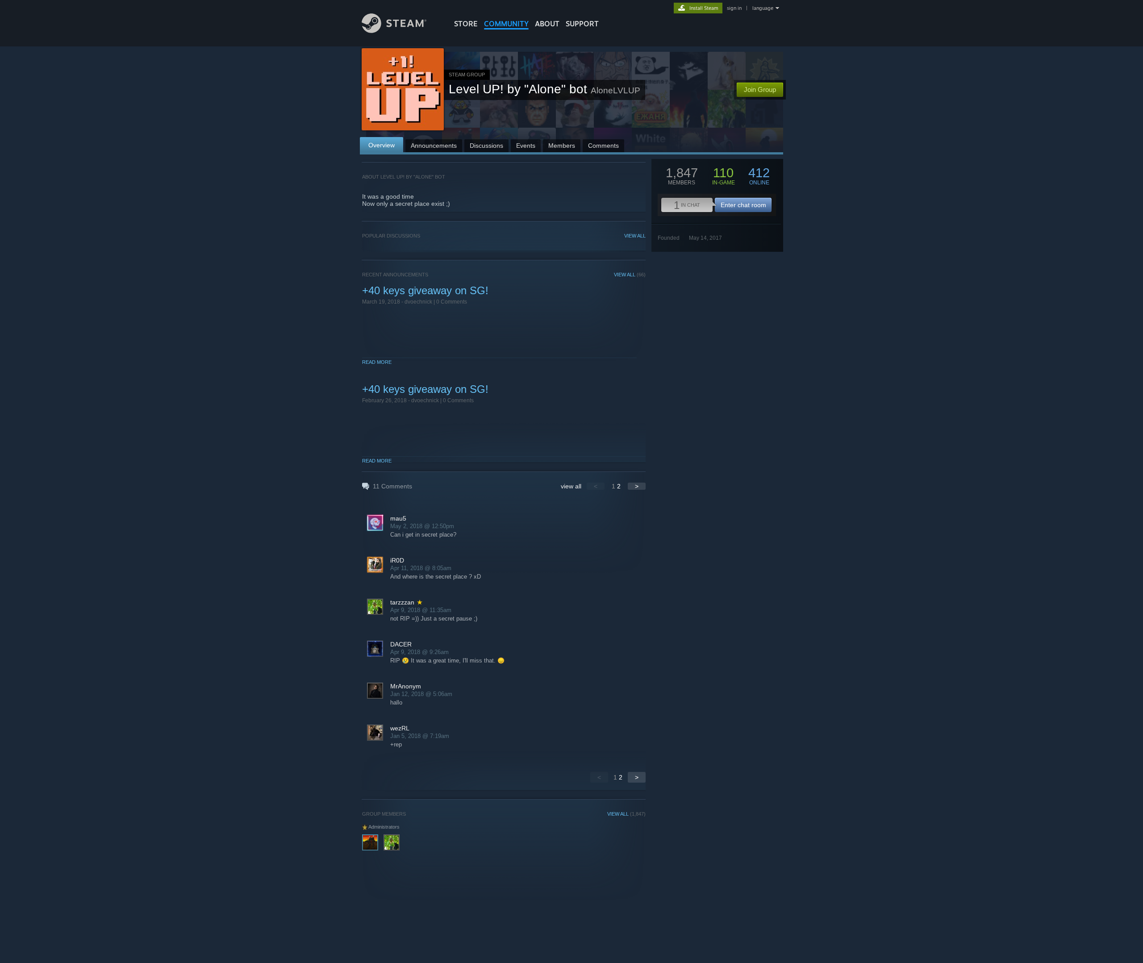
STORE (466, 23)
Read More (377, 362)
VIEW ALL (635, 235)
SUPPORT (582, 23)
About (547, 23)
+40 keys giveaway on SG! (425, 290)
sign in (734, 8)
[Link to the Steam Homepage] (394, 30)
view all (571, 486)
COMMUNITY (506, 23)
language (762, 8)
